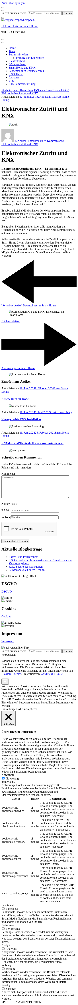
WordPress (46, 673)
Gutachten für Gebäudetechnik (26, 70)
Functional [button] (7, 905)
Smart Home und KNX (22, 67)
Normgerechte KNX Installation (21, 419)
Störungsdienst (17, 64)
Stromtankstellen (18, 54)
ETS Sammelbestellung (22, 83)
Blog (11, 80)
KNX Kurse (16, 74)
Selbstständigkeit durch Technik (27, 569)
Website (6, 517)
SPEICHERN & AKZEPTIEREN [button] (21, 1001)
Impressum (7, 641)
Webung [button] (6, 965)
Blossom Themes (11, 673)
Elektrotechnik (17, 61)
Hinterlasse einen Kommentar (32, 142)
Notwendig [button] (7, 774)
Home (12, 47)
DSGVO (6, 591)
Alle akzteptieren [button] (27, 709)
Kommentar (8, 473)
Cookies (6, 616)
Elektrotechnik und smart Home (19, 26)
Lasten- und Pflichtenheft (23, 556)
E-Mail (6, 510)
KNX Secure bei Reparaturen (26, 566)
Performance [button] (8, 925)
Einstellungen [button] (9, 709)
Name (5, 503)
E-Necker (20, 140)
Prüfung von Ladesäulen (30, 57)
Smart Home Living (60, 412)
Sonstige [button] (6, 985)
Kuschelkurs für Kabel (15, 398)
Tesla (12, 51)
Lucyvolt (14, 77)
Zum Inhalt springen (13, 3)
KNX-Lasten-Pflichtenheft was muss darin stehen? (32, 443)
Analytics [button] (6, 945)
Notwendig (12, 778)
